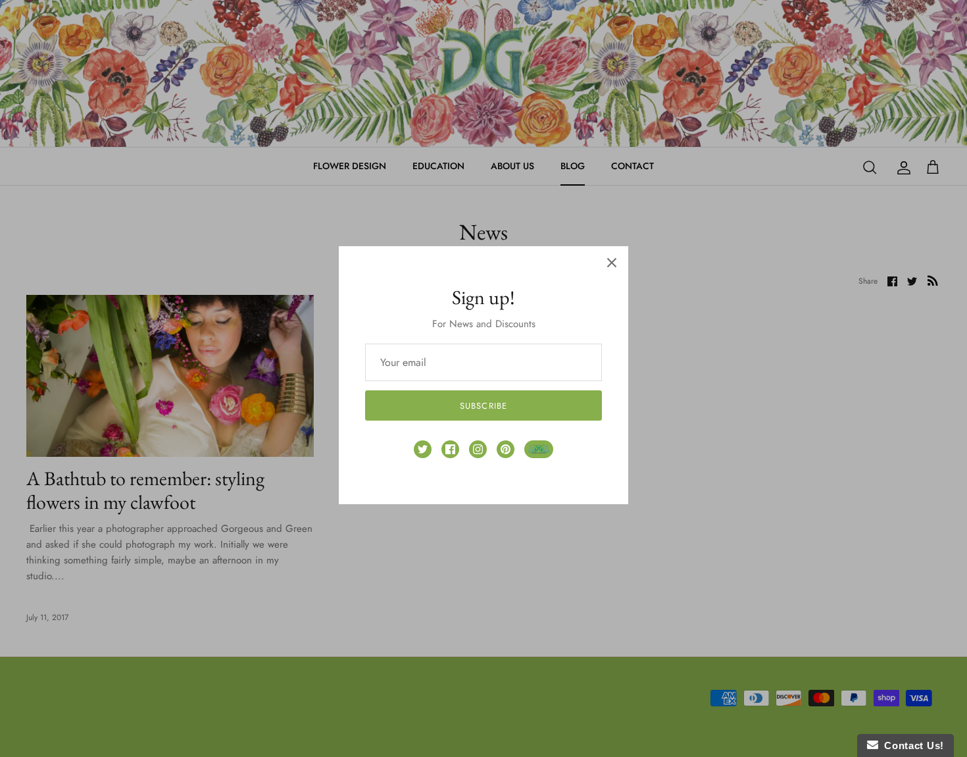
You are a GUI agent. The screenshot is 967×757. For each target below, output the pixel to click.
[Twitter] (423, 449)
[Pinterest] (505, 449)
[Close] (611, 262)
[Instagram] (478, 449)
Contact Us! (911, 745)
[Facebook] (450, 449)
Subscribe (483, 406)
